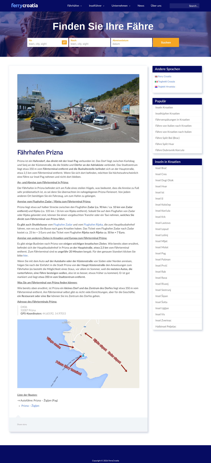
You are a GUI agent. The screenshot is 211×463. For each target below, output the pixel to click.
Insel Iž (159, 198)
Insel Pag (160, 253)
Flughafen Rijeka (93, 224)
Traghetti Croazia (166, 82)
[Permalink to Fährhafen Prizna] (78, 108)
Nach (73, 40)
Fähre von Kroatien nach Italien (173, 132)
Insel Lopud (161, 229)
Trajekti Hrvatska (166, 87)
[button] (64, 42)
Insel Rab (160, 271)
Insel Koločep (163, 204)
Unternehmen (120, 5)
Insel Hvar (161, 186)
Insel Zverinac (163, 320)
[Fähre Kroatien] (25, 6)
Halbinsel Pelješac (165, 326)
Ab (30, 40)
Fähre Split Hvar (164, 144)
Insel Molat (161, 247)
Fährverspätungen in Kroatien (172, 119)
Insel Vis (160, 314)
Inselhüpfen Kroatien (167, 113)
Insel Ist (159, 192)
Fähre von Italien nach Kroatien (173, 126)
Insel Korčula (162, 211)
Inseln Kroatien (164, 107)
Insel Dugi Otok (164, 180)
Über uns (156, 5)
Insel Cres (161, 174)
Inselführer (95, 5)
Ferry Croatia (164, 76)
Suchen (166, 42)
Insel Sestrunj (163, 290)
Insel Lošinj (161, 235)
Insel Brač (161, 168)
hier (25, 255)
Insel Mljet (161, 241)
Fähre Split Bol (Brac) (167, 138)
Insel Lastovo (162, 223)
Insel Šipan (161, 296)
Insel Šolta (161, 302)
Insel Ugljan (162, 308)
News (141, 5)
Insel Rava (161, 278)
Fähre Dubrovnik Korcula (169, 150)
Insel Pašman (162, 259)
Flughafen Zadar (62, 224)
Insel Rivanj (161, 284)
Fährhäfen (73, 5)
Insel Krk (160, 217)
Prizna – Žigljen (30, 406)
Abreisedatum (120, 40)
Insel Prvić (161, 265)
